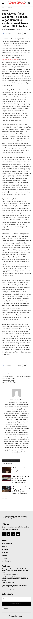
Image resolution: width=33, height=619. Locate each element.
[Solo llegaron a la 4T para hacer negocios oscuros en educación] (6, 470)
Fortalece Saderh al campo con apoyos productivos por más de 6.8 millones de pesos (15, 578)
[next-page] (6, 497)
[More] (25, 33)
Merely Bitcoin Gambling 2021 (24, 377)
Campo (3, 582)
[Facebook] (4, 534)
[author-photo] (16, 397)
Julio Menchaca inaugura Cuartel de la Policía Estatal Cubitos (14, 586)
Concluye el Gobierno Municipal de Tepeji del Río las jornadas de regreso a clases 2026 (15, 570)
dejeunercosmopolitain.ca (10, 60)
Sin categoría (9, 7)
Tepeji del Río (6, 574)
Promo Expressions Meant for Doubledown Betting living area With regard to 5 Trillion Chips (9, 379)
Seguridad (5, 589)
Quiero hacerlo (15, 604)
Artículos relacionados (11, 461)
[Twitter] (13, 534)
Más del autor (7, 463)
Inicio (3, 7)
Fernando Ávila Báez (9, 29)
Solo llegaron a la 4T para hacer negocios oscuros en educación (20, 470)
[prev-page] (3, 497)
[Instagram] (8, 534)
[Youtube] (18, 534)
